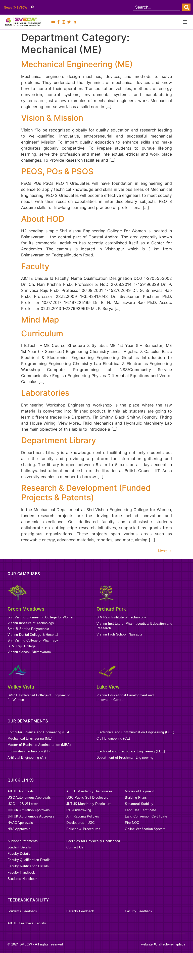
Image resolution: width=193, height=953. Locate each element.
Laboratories (45, 393)
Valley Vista (21, 687)
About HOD (42, 219)
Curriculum (42, 333)
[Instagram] (63, 22)
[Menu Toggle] (184, 21)
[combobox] (156, 7)
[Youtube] (53, 22)
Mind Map (40, 320)
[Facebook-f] (58, 22)
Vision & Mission (52, 118)
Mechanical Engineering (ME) (77, 64)
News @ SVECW (15, 7)
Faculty (35, 266)
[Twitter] (69, 22)
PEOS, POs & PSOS (57, 171)
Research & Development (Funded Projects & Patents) (86, 492)
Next (165, 550)
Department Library (58, 440)
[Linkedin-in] (74, 22)
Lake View (108, 687)
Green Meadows (26, 609)
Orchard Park (111, 609)
